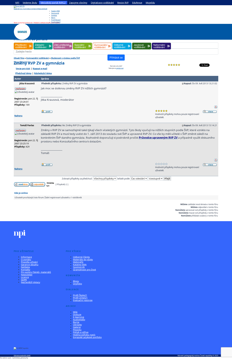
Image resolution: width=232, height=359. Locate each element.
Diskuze (77, 314)
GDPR (24, 279)
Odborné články (32, 9)
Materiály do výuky (20, 9)
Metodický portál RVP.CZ (53, 2)
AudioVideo (79, 319)
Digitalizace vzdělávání (102, 2)
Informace (26, 256)
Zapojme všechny (78, 2)
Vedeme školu (30, 2)
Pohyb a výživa (80, 332)
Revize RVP (123, 2)
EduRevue (137, 2)
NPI (17, 2)
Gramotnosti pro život (84, 269)
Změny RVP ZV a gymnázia (39, 63)
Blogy (53, 18)
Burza (76, 322)
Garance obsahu (29, 264)
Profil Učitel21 (56, 22)
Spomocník (55, 13)
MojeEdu (150, 2)
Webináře (40, 9)
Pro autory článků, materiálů (36, 272)
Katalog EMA (55, 11)
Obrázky (77, 324)
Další (45, 9)
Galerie (77, 327)
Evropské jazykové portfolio (87, 337)
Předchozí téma (23, 73)
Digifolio (54, 15)
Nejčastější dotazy (30, 282)
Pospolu (77, 329)
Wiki (75, 311)
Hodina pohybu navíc (84, 334)
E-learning (78, 317)
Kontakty (25, 269)
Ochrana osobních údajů (22, 355)
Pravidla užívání (29, 262)
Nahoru (18, 115)
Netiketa (25, 267)
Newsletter (27, 274)
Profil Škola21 (56, 20)
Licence (25, 277)
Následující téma (43, 73)
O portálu (26, 259)
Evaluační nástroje (82, 300)
